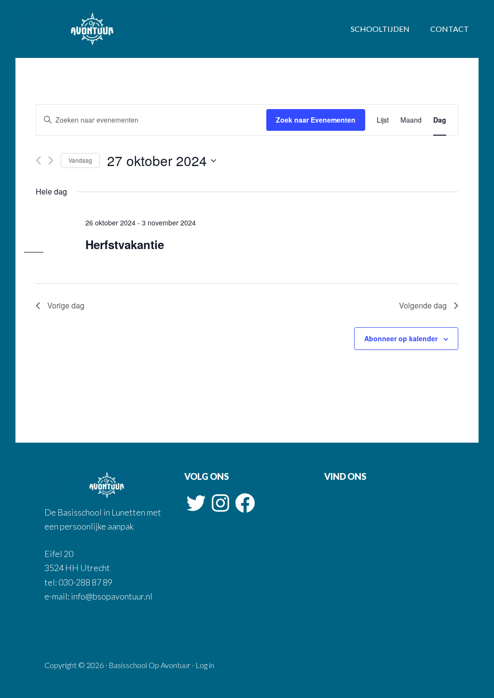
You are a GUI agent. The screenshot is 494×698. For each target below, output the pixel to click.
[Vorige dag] (38, 160)
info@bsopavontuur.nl (110, 596)
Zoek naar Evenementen (316, 120)
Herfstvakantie (124, 244)
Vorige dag (65, 305)
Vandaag (80, 160)
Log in (204, 665)
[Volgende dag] (51, 160)
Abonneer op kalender (401, 338)
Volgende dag (423, 305)
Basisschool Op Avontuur (92, 29)
